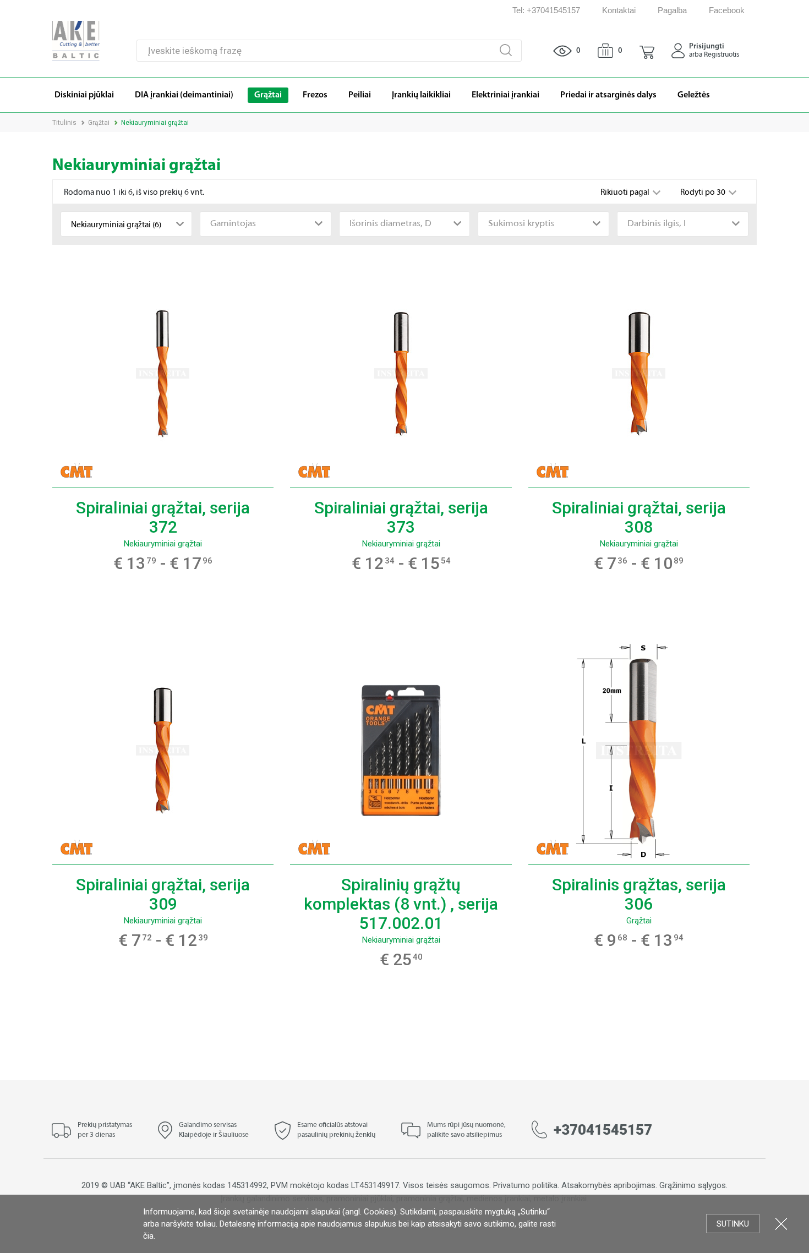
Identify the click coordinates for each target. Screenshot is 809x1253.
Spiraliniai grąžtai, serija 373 (401, 517)
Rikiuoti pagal (625, 192)
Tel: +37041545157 (546, 10)
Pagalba (672, 10)
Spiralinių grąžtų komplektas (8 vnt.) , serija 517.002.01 (401, 904)
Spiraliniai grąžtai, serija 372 (163, 517)
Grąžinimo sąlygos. (693, 1185)
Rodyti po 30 (703, 192)
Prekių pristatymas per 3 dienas (105, 1130)
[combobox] (126, 224)
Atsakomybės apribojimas (608, 1185)
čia (148, 1236)
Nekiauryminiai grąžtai (163, 544)
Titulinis (64, 123)
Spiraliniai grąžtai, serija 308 (639, 517)
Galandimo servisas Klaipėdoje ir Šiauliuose (214, 1130)
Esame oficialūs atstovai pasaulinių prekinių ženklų (336, 1130)
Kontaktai (619, 10)
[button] (647, 50)
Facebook (727, 10)
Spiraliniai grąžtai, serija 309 (163, 894)
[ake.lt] (76, 40)
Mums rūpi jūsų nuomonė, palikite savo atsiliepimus (466, 1130)
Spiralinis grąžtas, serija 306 (639, 894)
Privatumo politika (525, 1185)
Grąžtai (99, 123)
